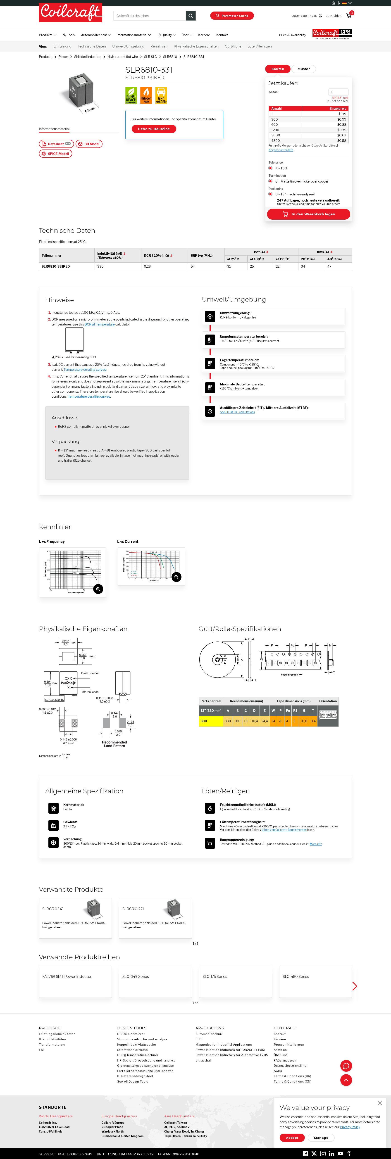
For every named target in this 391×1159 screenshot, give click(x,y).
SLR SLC (150, 57)
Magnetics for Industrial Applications (224, 1044)
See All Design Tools (132, 1081)
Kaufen (278, 69)
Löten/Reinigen (260, 46)
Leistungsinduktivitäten (57, 1034)
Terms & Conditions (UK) (292, 1076)
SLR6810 (170, 57)
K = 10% (281, 168)
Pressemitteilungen (289, 1044)
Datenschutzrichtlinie (290, 1065)
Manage (321, 1138)
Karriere (204, 35)
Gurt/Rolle (233, 46)
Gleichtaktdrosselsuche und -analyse (145, 1065)
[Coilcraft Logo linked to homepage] (70, 13)
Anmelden (334, 15)
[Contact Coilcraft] (346, 1066)
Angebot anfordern (281, 150)
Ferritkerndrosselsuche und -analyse (145, 1071)
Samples (280, 1050)
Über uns (281, 1055)
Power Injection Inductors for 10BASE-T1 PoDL (231, 1050)
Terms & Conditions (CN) (293, 1081)
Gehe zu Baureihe (154, 129)
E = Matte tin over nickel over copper (301, 181)
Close (380, 1103)
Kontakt (222, 35)
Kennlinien (159, 46)
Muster (304, 69)
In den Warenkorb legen (313, 214)
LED (199, 1039)
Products (45, 57)
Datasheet (56, 144)
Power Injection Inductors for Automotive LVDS (232, 1055)
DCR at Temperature (100, 324)
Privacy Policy (350, 1127)
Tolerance (276, 162)
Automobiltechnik (209, 1034)
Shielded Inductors (87, 57)
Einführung (63, 46)
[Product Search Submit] (191, 16)
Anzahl (273, 92)
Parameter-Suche (235, 15)
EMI (42, 1050)
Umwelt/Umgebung (128, 46)
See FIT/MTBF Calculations (237, 412)
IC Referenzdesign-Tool (135, 1076)
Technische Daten (92, 46)
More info (316, 844)
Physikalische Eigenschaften (196, 46)
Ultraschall (204, 1060)
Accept (292, 1138)
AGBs (278, 1071)
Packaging (276, 188)
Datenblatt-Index (304, 15)
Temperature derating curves (85, 369)
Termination (277, 175)
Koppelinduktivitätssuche (136, 1044)
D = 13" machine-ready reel (295, 194)
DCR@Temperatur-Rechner (137, 1055)
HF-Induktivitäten (52, 1039)
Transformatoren (52, 1044)
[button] (354, 986)
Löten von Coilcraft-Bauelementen (284, 829)
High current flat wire (122, 57)
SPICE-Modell (58, 154)
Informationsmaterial (54, 129)
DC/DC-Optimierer (131, 1034)
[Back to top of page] (346, 1080)
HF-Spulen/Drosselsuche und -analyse (146, 1060)
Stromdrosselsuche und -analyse (142, 1039)
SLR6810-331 (194, 57)
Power (63, 57)
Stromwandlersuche (132, 1050)
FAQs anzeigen (285, 1060)
